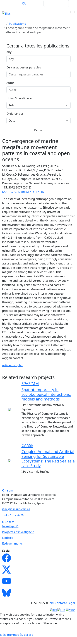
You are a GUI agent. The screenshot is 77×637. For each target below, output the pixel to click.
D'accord (27, 635)
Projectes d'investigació (18, 532)
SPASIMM (30, 383)
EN (10, 3)
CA (24, 3)
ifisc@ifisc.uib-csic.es (16, 509)
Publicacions (17, 24)
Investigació (10, 526)
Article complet (12, 365)
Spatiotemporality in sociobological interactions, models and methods (46, 394)
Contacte (61, 603)
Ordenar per (14, 114)
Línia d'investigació (19, 98)
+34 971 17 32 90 (13, 515)
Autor (10, 83)
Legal (71, 603)
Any (8, 52)
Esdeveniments (12, 543)
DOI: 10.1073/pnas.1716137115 (23, 192)
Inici (51, 603)
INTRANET (34, 3)
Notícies (7, 538)
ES (16, 3)
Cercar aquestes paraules (23, 67)
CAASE (27, 445)
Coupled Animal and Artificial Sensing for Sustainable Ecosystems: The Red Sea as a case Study (48, 458)
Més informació (10, 635)
